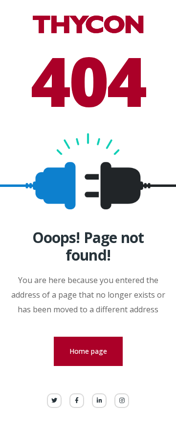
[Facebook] (76, 400)
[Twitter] (54, 400)
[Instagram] (121, 400)
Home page (88, 351)
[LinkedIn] (99, 400)
